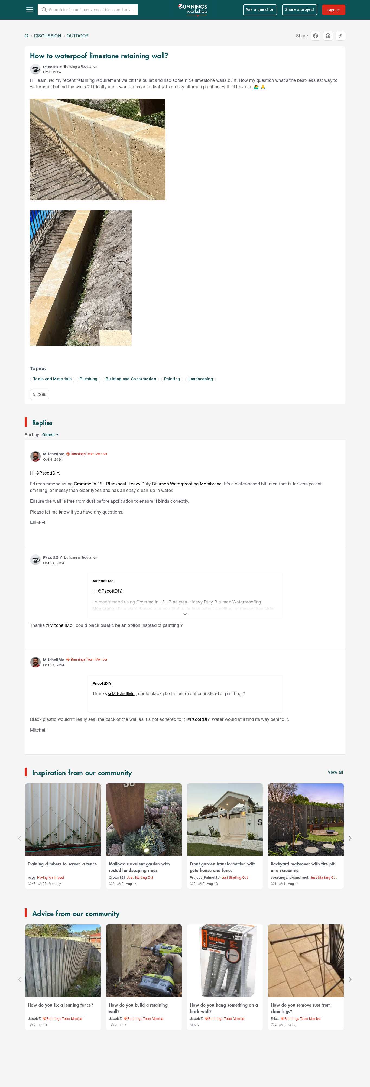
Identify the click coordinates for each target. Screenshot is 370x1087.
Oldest (49, 434)
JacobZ (34, 1018)
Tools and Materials (52, 379)
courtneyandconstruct (290, 877)
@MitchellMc (59, 625)
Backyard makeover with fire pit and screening (302, 866)
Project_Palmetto (205, 877)
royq (31, 877)
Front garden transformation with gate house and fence (223, 866)
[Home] (26, 36)
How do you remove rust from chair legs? (301, 1007)
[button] (35, 69)
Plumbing (89, 379)
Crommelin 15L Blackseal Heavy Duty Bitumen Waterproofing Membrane (148, 483)
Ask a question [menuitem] (260, 10)
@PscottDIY (47, 472)
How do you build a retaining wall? (138, 1007)
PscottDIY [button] (52, 66)
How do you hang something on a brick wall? (224, 1007)
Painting (172, 379)
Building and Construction (131, 379)
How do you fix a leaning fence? (60, 1004)
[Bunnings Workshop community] (193, 9)
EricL (275, 1018)
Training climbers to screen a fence (62, 863)
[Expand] (185, 614)
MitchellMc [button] (53, 454)
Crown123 (117, 877)
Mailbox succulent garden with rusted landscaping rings (139, 866)
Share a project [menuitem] (299, 10)
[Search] (44, 9)
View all (335, 772)
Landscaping (200, 379)
